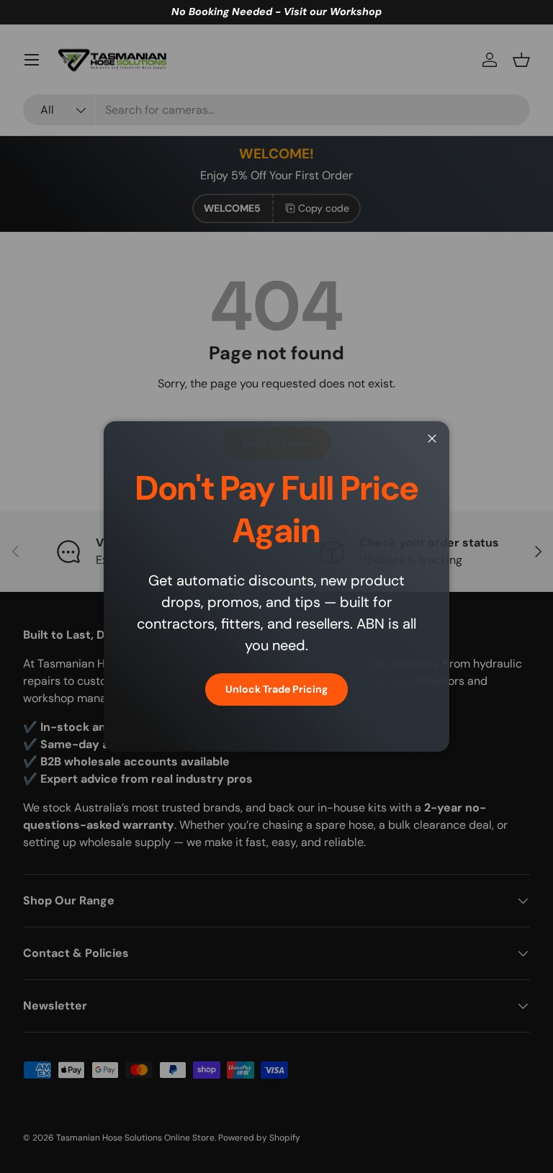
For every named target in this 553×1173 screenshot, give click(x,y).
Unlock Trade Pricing (276, 689)
